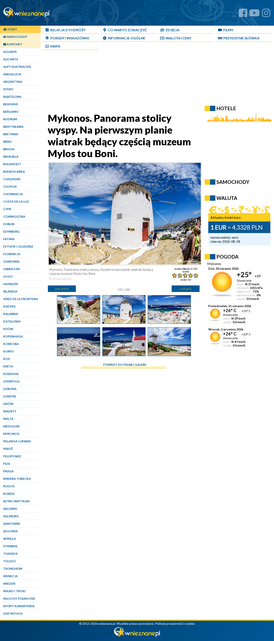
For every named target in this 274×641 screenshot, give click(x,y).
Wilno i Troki (14, 591)
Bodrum (10, 119)
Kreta (8, 366)
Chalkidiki (12, 179)
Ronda (9, 493)
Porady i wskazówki (69, 38)
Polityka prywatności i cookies (175, 623)
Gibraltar (11, 269)
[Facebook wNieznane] (243, 14)
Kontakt (14, 44)
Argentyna (12, 81)
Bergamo (11, 111)
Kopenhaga (13, 336)
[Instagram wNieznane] (266, 14)
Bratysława (13, 126)
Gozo (8, 276)
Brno (7, 141)
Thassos (10, 553)
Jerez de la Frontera (20, 299)
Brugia (9, 149)
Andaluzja (12, 74)
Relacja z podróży (68, 30)
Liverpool (11, 381)
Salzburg (11, 516)
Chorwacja (13, 194)
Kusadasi (10, 374)
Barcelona (12, 96)
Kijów (8, 329)
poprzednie (62, 288)
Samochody (16, 37)
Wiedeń (9, 583)
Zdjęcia (172, 30)
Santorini (11, 523)
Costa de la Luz (16, 201)
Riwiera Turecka (17, 478)
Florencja (11, 254)
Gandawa (11, 261)
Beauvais (10, 104)
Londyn (9, 396)
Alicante (10, 59)
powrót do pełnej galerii (124, 364)
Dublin (8, 224)
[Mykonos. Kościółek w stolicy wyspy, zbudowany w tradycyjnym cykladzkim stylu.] (124, 354)
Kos (6, 359)
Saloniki (10, 508)
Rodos (8, 486)
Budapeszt (12, 164)
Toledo (9, 561)
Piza (6, 464)
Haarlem (10, 284)
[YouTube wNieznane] (254, 14)
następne (186, 288)
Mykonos (11, 434)
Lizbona (9, 389)
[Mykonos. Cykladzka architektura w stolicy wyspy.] (78, 322)
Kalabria (10, 314)
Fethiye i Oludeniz (18, 246)
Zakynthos (12, 613)
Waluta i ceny (178, 38)
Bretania (10, 134)
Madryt (9, 411)
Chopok (10, 186)
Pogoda (227, 257)
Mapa (55, 46)
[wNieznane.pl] (137, 636)
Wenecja (10, 576)
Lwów (8, 404)
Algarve (10, 52)
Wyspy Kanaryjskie (19, 606)
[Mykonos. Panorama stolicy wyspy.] (169, 322)
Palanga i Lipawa (17, 441)
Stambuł (10, 546)
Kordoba (11, 344)
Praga (8, 471)
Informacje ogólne (126, 38)
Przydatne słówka (241, 38)
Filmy (228, 30)
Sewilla (9, 538)
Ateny (8, 89)
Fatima (9, 239)
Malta (8, 419)
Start (12, 29)
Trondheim (12, 568)
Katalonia (12, 321)
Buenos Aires (14, 171)
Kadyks (9, 306)
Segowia (10, 531)
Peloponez (12, 456)
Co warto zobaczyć (127, 30)
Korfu (8, 351)
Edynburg (11, 231)
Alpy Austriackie (17, 66)
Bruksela (10, 156)
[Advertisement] (146, 82)
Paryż (8, 449)
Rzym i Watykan (16, 501)
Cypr (7, 209)
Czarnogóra (14, 216)
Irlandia (10, 291)
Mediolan (11, 426)
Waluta (226, 198)
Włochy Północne (19, 598)
